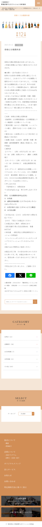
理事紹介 (9, 446)
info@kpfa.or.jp (13, 189)
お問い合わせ (9, 481)
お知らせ (8, 475)
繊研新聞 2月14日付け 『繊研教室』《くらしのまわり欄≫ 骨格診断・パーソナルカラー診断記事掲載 (20, 285)
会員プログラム (11, 455)
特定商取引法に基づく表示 (15, 487)
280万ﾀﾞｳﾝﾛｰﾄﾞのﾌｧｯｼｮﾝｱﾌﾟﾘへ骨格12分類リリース (21, 291)
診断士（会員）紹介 (12, 458)
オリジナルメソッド (12, 464)
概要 (7, 443)
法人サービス (9, 469)
